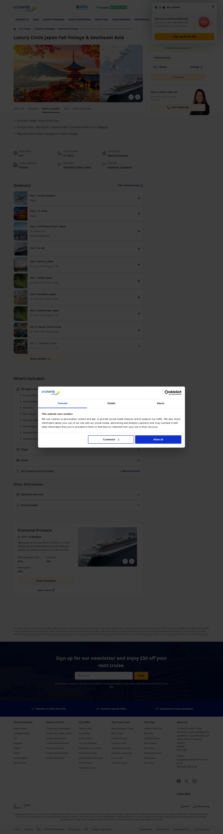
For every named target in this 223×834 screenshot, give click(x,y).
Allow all (158, 439)
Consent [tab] (62, 403)
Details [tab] (112, 403)
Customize (109, 439)
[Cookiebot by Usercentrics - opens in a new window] (167, 392)
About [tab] (160, 403)
